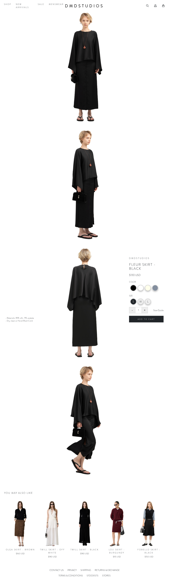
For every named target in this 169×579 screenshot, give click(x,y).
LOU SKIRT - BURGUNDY (52, 551)
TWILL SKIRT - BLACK (20, 549)
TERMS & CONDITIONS (70, 575)
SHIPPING (86, 570)
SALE (41, 4)
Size (131, 295)
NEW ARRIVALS (22, 6)
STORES (106, 575)
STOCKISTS (92, 575)
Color (132, 281)
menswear (56, 4)
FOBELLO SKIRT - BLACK (84, 551)
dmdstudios (84, 6)
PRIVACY (72, 570)
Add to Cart (146, 319)
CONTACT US (57, 570)
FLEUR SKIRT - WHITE (149, 549)
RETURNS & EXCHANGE (107, 570)
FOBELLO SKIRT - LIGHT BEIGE (116, 551)
